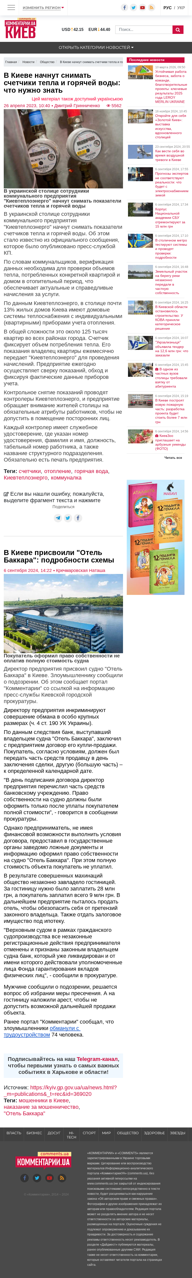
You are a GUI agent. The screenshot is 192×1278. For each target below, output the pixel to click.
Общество (128, 1133)
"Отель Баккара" (24, 1113)
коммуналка (66, 478)
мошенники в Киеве (44, 1100)
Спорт (89, 1133)
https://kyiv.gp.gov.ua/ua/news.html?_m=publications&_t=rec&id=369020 (60, 1090)
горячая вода (91, 471)
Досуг (54, 1133)
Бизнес (34, 1133)
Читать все (173, 458)
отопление (57, 471)
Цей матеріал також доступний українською (77, 98)
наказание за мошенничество (41, 1107)
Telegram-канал (97, 1059)
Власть (13, 1133)
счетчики (30, 471)
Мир (106, 1133)
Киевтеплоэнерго (26, 478)
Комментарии (38, 1194)
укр (181, 8)
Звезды (178, 1133)
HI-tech (71, 1135)
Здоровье (154, 1133)
